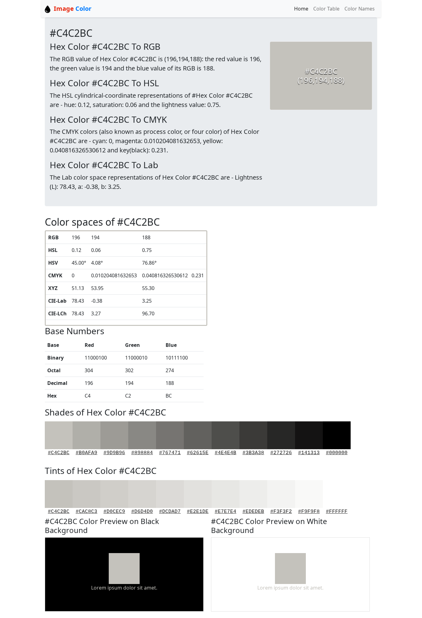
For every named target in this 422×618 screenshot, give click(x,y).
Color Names (359, 8)
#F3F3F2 (281, 511)
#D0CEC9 (114, 511)
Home (301, 8)
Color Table (326, 8)
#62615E (198, 453)
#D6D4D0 (142, 511)
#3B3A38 (253, 453)
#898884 (142, 453)
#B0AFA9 (86, 453)
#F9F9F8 (309, 511)
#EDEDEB (253, 511)
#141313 (309, 453)
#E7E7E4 (225, 511)
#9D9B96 (114, 453)
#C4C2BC (59, 453)
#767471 (170, 453)
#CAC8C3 (86, 511)
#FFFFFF (337, 511)
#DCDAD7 (170, 511)
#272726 (281, 453)
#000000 (337, 453)
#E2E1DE (198, 511)
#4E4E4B (225, 453)
